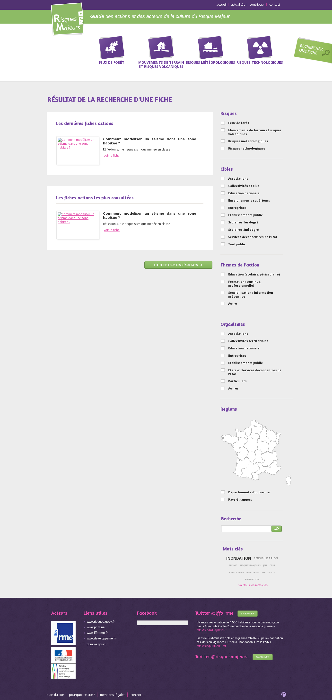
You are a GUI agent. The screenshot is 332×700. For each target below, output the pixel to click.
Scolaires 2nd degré (243, 230)
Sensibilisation (266, 558)
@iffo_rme (222, 613)
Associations (238, 179)
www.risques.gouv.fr (101, 621)
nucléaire (252, 572)
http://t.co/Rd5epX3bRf (211, 630)
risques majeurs (250, 565)
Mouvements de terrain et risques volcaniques (254, 132)
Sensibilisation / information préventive (250, 295)
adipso (283, 694)
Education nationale (244, 193)
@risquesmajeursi (230, 656)
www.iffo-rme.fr (97, 633)
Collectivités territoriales (248, 341)
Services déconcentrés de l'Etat (252, 237)
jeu (265, 565)
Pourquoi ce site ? (82, 694)
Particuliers (237, 381)
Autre (232, 304)
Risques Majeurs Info (67, 18)
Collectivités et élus (243, 186)
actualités (238, 4)
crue (272, 565)
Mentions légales (112, 694)
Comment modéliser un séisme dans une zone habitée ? (149, 140)
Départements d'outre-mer (249, 492)
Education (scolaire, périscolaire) (254, 274)
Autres (233, 388)
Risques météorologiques (248, 141)
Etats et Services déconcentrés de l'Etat (254, 372)
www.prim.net (96, 627)
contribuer (257, 4)
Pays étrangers (240, 500)
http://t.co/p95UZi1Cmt (211, 646)
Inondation (238, 558)
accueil (221, 4)
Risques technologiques (246, 149)
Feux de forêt (238, 123)
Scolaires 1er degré (243, 222)
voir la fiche (112, 156)
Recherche (311, 51)
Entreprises (237, 208)
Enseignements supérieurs (249, 201)
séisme (233, 565)
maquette (268, 572)
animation (252, 579)
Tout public (237, 244)
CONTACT (136, 694)
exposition (236, 572)
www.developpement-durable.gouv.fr (101, 641)
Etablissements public (245, 215)
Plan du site (55, 694)
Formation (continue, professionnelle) (244, 284)
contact (274, 4)
